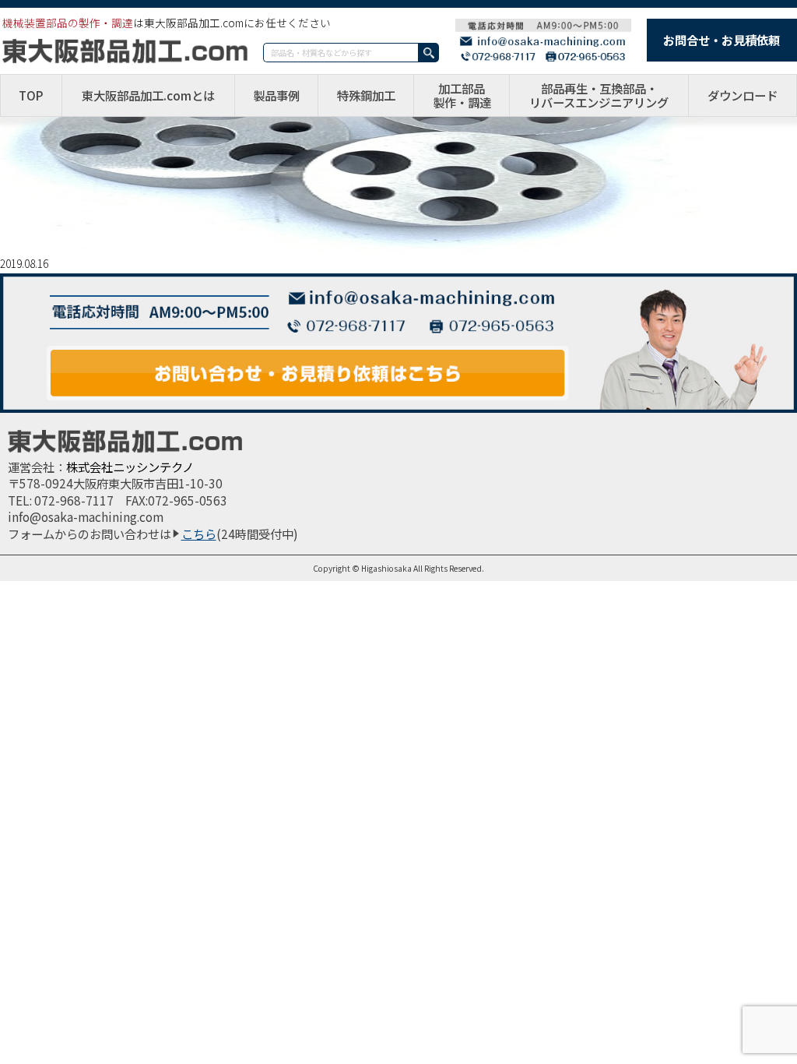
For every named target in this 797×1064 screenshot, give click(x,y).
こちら (198, 533)
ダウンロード (742, 95)
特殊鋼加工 (366, 95)
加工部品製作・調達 (462, 95)
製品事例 (276, 95)
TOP (31, 95)
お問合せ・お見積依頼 (721, 39)
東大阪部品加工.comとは (148, 95)
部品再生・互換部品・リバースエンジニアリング (599, 95)
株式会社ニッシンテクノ (130, 466)
